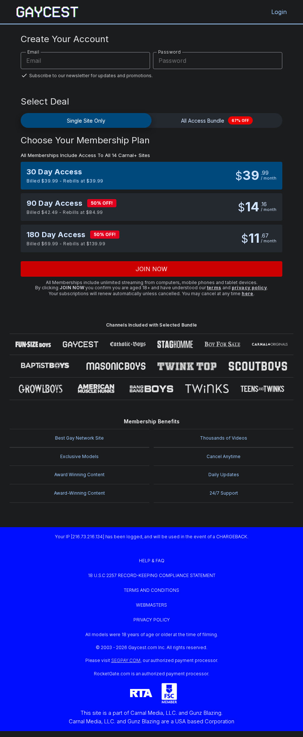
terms (214, 287)
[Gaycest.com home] (47, 12)
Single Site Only (86, 120)
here (247, 293)
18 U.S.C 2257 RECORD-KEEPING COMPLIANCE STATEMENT (151, 575)
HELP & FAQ (151, 560)
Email (33, 52)
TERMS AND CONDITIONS (151, 590)
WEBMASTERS (151, 605)
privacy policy (249, 287)
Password (169, 52)
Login (279, 12)
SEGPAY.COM (125, 660)
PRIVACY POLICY (151, 619)
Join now (152, 269)
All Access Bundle (215, 120)
